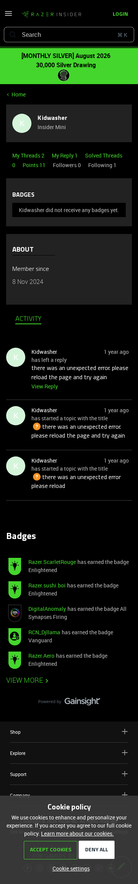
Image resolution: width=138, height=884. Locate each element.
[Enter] (12, 34)
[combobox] (69, 34)
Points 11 (35, 165)
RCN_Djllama (44, 632)
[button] (8, 16)
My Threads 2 (29, 155)
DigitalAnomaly (47, 608)
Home (19, 94)
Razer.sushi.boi (47, 585)
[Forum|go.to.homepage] (49, 14)
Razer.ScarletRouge (52, 562)
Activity (28, 319)
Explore (17, 753)
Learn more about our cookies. (77, 833)
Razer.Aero (41, 655)
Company (20, 795)
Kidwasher (52, 118)
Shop (15, 732)
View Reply (44, 386)
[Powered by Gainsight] (69, 703)
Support (18, 774)
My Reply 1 (65, 155)
